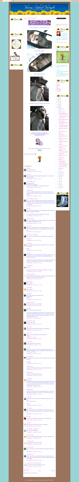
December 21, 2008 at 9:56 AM (34, 432)
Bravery (59, 169)
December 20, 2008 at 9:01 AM (34, 215)
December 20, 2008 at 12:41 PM (34, 290)
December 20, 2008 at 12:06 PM (34, 278)
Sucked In (60, 132)
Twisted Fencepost (30, 181)
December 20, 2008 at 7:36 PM (34, 363)
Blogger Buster (15, 36)
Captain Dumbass (30, 320)
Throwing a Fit (61, 147)
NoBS (28, 308)
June (60, 179)
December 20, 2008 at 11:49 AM (34, 271)
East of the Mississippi (62, 166)
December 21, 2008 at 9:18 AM (34, 426)
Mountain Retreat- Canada (31, 337)
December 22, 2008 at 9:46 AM (34, 451)
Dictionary (58, 85)
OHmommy (29, 356)
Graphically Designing (44, 480)
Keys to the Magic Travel (31, 198)
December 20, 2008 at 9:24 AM (34, 231)
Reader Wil (28, 341)
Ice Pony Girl (29, 441)
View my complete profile (61, 42)
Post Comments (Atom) (33, 472)
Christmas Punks (61, 121)
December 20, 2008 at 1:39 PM (34, 299)
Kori (27, 168)
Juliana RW (29, 265)
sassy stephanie (29, 274)
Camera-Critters (47, 148)
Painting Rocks (61, 153)
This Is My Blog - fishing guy (32, 428)
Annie (28, 154)
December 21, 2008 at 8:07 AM (34, 405)
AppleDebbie (29, 454)
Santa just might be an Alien (63, 119)
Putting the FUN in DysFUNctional (33, 463)
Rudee (28, 253)
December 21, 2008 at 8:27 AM (34, 413)
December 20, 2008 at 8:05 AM (34, 196)
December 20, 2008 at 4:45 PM (34, 344)
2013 (59, 99)
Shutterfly (58, 88)
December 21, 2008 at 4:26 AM (34, 386)
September (61, 175)
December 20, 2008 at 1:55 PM (34, 305)
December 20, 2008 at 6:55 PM (34, 353)
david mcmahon (29, 302)
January (60, 187)
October (60, 173)
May (60, 181)
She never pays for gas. (30, 18)
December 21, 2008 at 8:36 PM (34, 438)
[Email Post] (35, 153)
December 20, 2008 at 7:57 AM (34, 178)
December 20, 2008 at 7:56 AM (34, 171)
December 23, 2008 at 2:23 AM (34, 466)
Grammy (28, 293)
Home (40, 470)
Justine (28, 396)
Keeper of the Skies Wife (31, 234)
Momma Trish (29, 218)
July (59, 178)
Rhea (63, 31)
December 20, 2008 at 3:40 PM (34, 330)
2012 (59, 101)
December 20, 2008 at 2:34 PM (34, 324)
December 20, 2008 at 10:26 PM (34, 369)
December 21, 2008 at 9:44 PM (34, 444)
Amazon (57, 84)
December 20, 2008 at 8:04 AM (34, 187)
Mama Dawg (29, 447)
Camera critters (33, 154)
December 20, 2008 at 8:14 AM (34, 205)
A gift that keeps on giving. (63, 116)
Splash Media (58, 89)
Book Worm (60, 144)
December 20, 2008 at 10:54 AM (34, 262)
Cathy (28, 416)
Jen (27, 347)
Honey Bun (60, 159)
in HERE (37, 269)
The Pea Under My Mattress (63, 151)
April (60, 183)
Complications (61, 168)
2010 (59, 104)
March (60, 184)
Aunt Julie (28, 408)
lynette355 (28, 378)
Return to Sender (61, 134)
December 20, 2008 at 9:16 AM (34, 223)
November (61, 171)
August (60, 176)
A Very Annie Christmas (62, 145)
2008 (59, 107)
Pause (59, 110)
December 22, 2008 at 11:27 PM (34, 460)
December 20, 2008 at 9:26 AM (34, 240)
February (60, 186)
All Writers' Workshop (60, 82)
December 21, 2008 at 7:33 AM (34, 394)
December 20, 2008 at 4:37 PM (34, 338)
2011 (59, 102)
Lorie (27, 422)
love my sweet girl (40, 135)
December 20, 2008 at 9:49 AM (34, 250)
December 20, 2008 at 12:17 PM (34, 284)
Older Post (53, 470)
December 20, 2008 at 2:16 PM (34, 318)
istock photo (58, 91)
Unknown (28, 243)
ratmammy (28, 281)
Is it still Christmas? (62, 117)
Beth (27, 208)
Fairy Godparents (61, 157)
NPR (57, 86)
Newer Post (26, 470)
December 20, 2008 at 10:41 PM (34, 375)
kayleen (28, 326)
